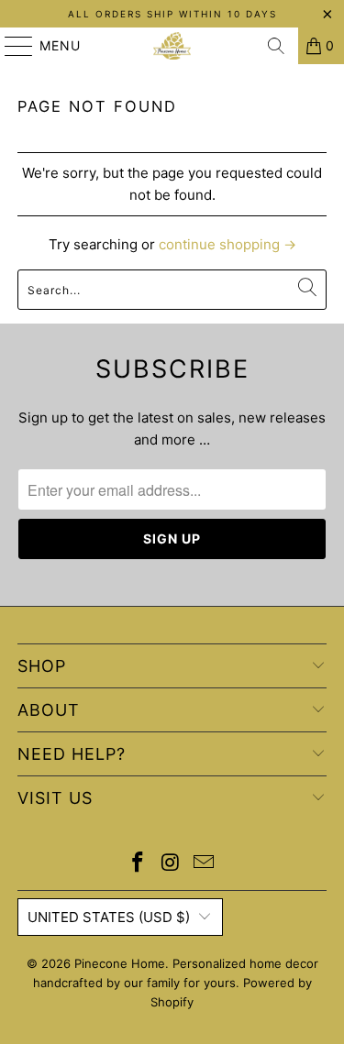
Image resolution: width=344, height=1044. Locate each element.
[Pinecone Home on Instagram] (171, 864)
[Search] (276, 45)
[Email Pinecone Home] (203, 864)
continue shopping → (227, 244)
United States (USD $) (109, 917)
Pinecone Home (119, 963)
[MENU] (10, 45)
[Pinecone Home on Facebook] (138, 864)
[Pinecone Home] (172, 45)
